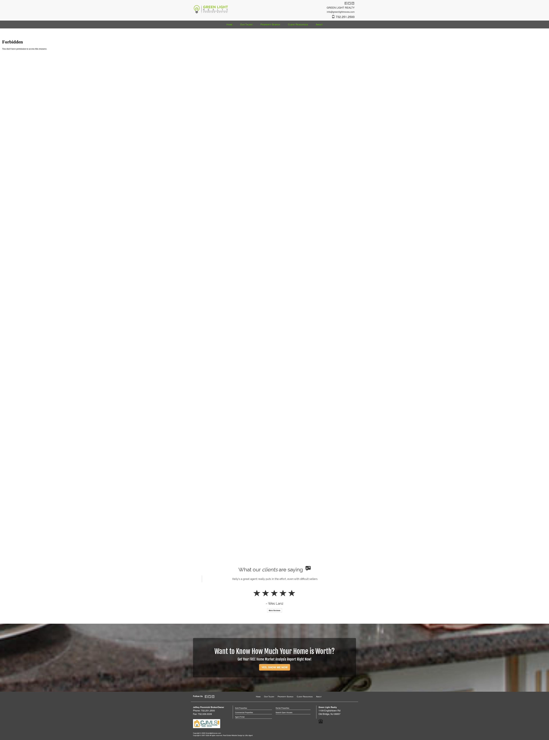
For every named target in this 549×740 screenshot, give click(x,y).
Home (258, 704)
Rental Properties (282, 715)
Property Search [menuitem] (270, 24)
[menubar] (274, 24)
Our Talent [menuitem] (246, 24)
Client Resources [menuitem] (298, 24)
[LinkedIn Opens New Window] (353, 3)
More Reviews (274, 618)
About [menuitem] (319, 24)
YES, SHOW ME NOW (274, 675)
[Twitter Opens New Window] (349, 3)
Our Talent (269, 704)
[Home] (211, 7)
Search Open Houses (284, 720)
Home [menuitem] (229, 24)
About (319, 704)
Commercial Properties (244, 720)
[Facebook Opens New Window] (346, 3)
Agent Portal (240, 724)
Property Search (285, 704)
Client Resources (305, 704)
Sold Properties (241, 715)
